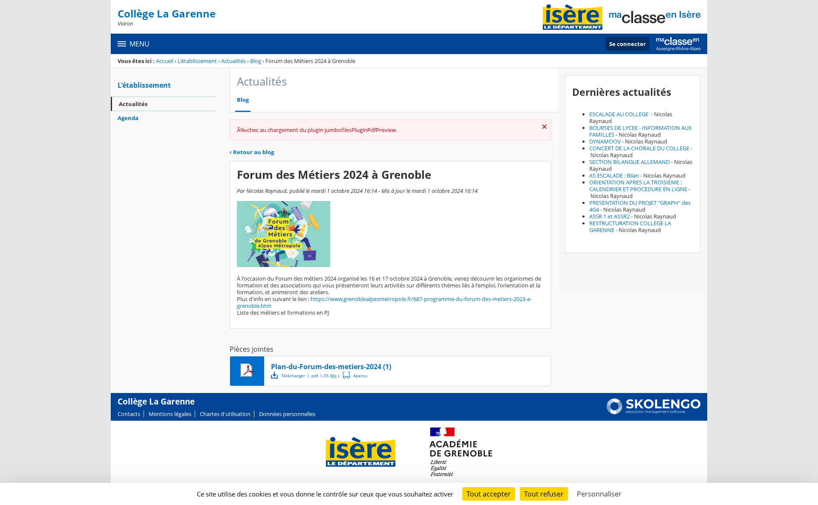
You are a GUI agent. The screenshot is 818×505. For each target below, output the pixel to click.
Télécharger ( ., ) (310, 376)
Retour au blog (252, 152)
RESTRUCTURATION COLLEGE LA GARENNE (630, 226)
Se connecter (627, 44)
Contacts (129, 413)
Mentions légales (170, 413)
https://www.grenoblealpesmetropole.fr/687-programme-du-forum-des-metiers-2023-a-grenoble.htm (384, 302)
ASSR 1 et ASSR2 (609, 216)
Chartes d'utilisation (225, 413)
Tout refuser (544, 494)
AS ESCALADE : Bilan (614, 175)
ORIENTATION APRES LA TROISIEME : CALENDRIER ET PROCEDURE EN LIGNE (638, 185)
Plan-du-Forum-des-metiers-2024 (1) (331, 366)
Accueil (164, 61)
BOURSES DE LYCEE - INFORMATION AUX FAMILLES (640, 131)
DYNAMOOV (605, 141)
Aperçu (355, 375)
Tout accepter (489, 494)
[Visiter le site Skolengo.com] (653, 412)
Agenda (128, 118)
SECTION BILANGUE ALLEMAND (629, 162)
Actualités (233, 61)
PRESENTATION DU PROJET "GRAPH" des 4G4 (640, 206)
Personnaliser (599, 494)
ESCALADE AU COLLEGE (619, 114)
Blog (255, 61)
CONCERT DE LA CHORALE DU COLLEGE (639, 148)
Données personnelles (287, 413)
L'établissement (197, 61)
